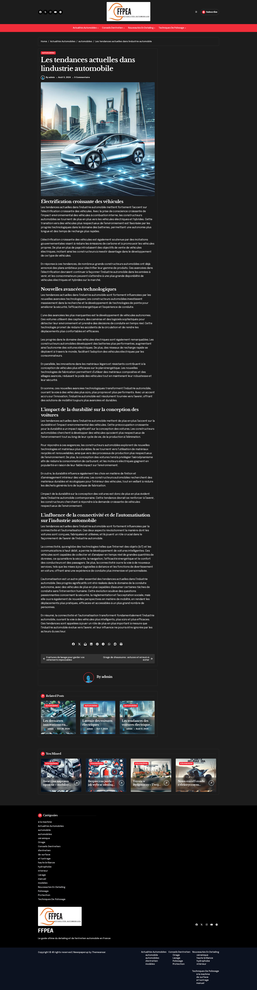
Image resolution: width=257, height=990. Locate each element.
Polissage (43, 891)
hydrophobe (45, 867)
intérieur (43, 871)
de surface (44, 855)
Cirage (41, 842)
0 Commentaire (82, 77)
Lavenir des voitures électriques (97, 723)
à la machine (52, 763)
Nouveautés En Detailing (140, 28)
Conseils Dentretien (112, 28)
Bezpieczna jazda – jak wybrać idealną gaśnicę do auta (101, 785)
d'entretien (44, 850)
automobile (44, 830)
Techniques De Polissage (171, 28)
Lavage (42, 875)
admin (107, 677)
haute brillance (46, 863)
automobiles (48, 53)
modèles (43, 883)
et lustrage (44, 859)
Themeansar (98, 952)
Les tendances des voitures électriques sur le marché (136, 724)
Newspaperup (80, 952)
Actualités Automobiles (85, 28)
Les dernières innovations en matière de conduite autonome (58, 726)
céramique (44, 838)
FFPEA (45, 931)
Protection (44, 895)
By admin (50, 77)
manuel (42, 879)
